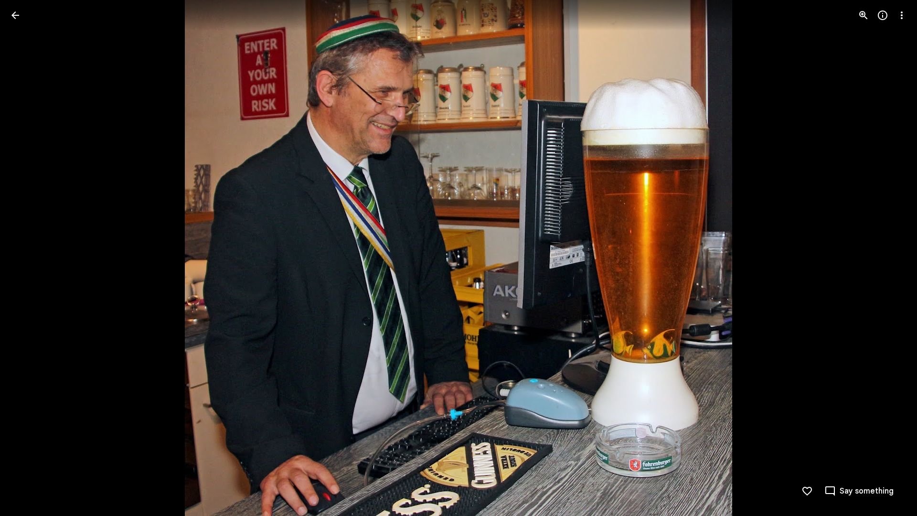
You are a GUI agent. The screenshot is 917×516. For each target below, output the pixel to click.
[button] (26, 258)
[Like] (807, 491)
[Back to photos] (15, 15)
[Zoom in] (863, 15)
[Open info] (882, 15)
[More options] (901, 15)
